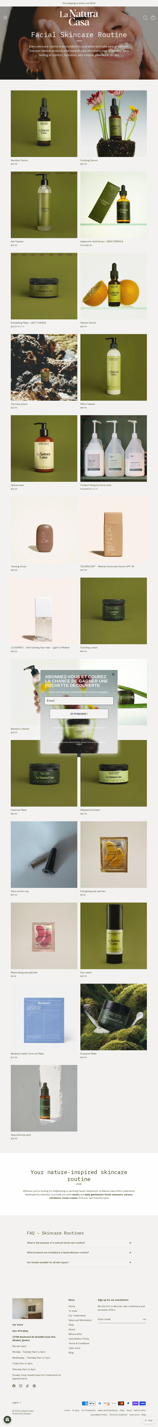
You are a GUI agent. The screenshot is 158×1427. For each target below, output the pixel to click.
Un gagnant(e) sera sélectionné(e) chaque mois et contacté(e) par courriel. (79, 728)
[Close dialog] (113, 674)
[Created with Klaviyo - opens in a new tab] (79, 755)
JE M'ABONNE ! (79, 713)
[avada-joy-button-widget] (7, 1419)
